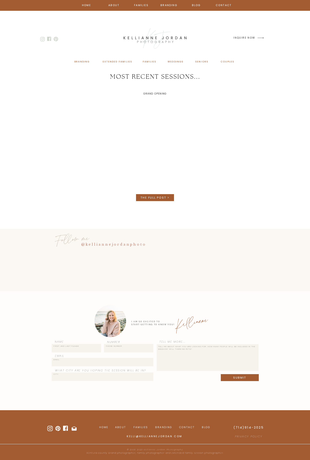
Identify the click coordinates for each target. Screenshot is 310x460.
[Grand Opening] (155, 146)
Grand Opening (155, 93)
